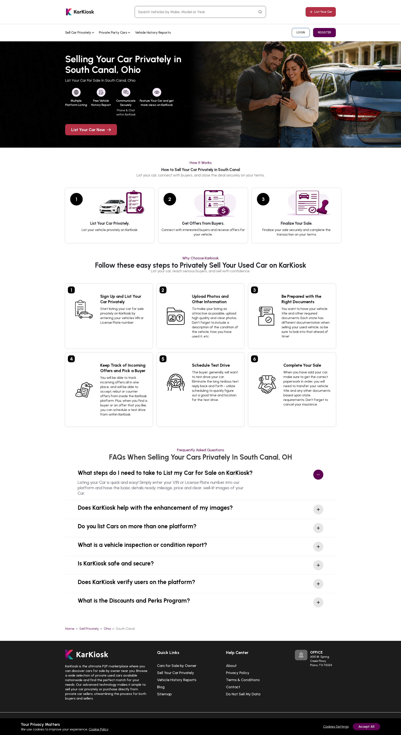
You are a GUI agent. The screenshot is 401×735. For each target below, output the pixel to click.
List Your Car (323, 12)
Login (301, 32)
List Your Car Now (88, 129)
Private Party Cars (113, 32)
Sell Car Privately (78, 32)
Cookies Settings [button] (336, 727)
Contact (233, 687)
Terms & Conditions (243, 680)
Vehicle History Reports (153, 32)
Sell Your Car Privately (175, 672)
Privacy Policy (237, 672)
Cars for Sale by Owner (176, 665)
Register (324, 32)
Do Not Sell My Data (243, 694)
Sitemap (164, 694)
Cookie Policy (98, 729)
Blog (161, 687)
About (231, 665)
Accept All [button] (366, 727)
